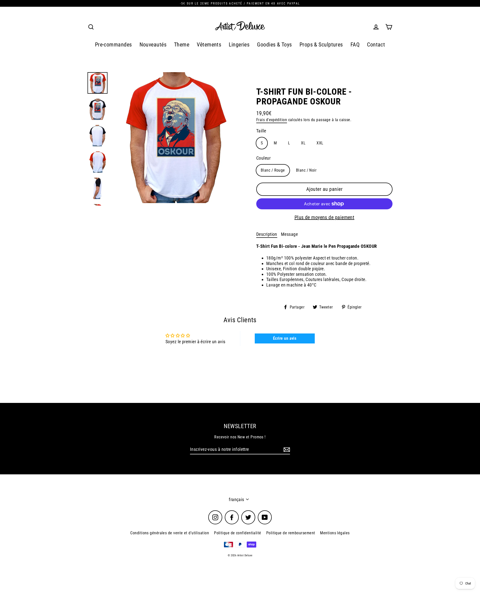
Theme (181, 44)
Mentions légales (335, 533)
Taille (261, 130)
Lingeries (239, 44)
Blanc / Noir (306, 170)
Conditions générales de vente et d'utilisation (169, 533)
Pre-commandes (113, 44)
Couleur (263, 158)
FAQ (355, 44)
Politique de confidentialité (237, 533)
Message (289, 234)
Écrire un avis (284, 338)
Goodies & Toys (274, 44)
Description (266, 234)
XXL (319, 143)
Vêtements (209, 44)
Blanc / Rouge (273, 170)
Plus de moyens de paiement (324, 217)
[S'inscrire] (286, 450)
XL (303, 143)
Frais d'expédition (271, 119)
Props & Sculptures (321, 44)
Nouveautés (153, 44)
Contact (376, 44)
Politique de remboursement (290, 533)
